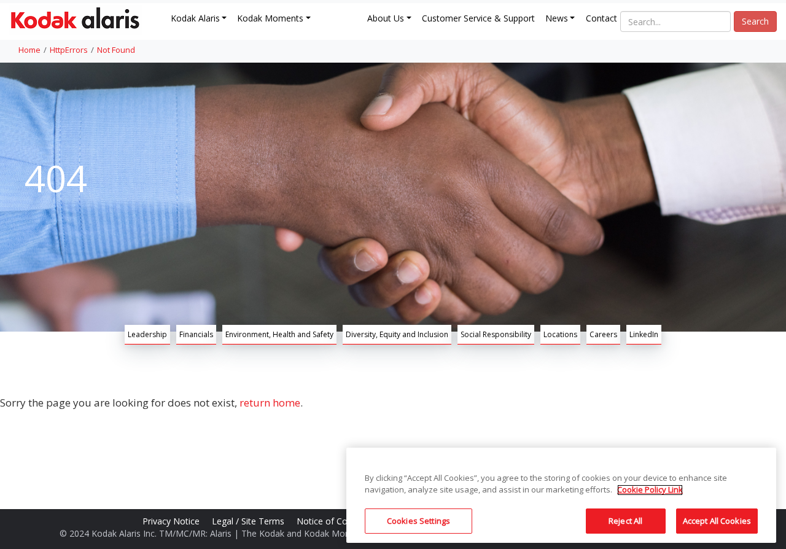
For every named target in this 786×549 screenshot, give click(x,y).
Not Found (116, 49)
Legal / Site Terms (249, 521)
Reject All (625, 520)
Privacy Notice (172, 521)
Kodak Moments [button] (270, 18)
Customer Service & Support (478, 18)
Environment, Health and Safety (279, 334)
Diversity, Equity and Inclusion (397, 334)
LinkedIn (643, 334)
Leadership (147, 334)
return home (269, 402)
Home (29, 49)
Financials (196, 334)
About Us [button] (385, 18)
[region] (561, 495)
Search (755, 21)
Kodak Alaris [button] (195, 18)
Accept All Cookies (717, 520)
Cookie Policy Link (650, 490)
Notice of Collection (337, 521)
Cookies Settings (418, 520)
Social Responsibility (496, 334)
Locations (560, 334)
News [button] (556, 18)
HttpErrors (69, 49)
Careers (603, 334)
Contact (601, 18)
